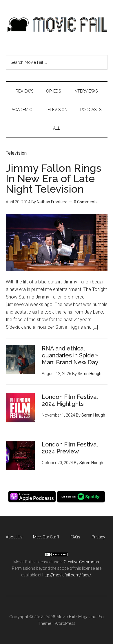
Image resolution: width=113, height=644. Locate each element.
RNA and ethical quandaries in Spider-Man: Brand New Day (70, 355)
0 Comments (86, 202)
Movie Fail (56, 25)
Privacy (98, 537)
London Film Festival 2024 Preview (70, 448)
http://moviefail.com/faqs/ (66, 575)
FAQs (75, 537)
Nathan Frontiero (52, 202)
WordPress (64, 623)
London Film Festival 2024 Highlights (70, 400)
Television (16, 153)
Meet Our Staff (46, 537)
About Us (14, 537)
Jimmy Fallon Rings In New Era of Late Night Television (53, 178)
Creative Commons (81, 562)
